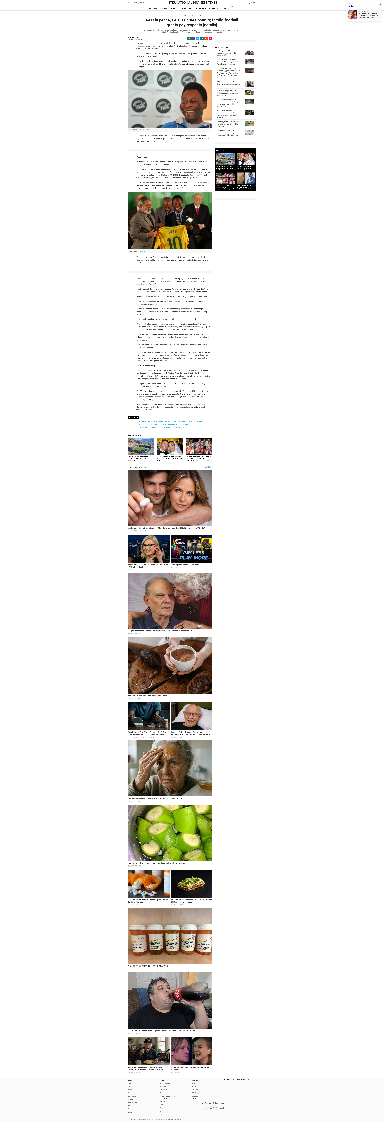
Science (183, 8)
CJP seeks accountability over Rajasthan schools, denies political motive (229, 84)
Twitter (207, 1103)
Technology (174, 8)
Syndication (164, 1090)
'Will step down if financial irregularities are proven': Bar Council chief (227, 53)
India (130, 1083)
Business (164, 8)
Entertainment (201, 8)
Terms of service (166, 1093)
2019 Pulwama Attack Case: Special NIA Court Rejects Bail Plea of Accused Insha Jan (227, 62)
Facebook (219, 1103)
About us (195, 1083)
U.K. (161, 1111)
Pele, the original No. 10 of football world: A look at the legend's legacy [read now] (169, 421)
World (130, 1090)
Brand (194, 1086)
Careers (195, 1090)
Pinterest (219, 1108)
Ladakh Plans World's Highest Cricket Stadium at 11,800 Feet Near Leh (139, 458)
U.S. (161, 1114)
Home (149, 8)
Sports (191, 8)
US (129, 1086)
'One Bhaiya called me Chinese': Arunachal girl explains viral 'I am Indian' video (228, 124)
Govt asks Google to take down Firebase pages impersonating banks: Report (228, 93)
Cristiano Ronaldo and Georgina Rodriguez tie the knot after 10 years (169, 458)
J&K (230, 8)
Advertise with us (166, 1083)
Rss (210, 1108)
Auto (129, 1106)
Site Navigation (197, 1093)
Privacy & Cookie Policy (168, 1096)
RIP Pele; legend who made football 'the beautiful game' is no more (162, 424)
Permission (164, 1086)
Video (224, 8)
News (156, 8)
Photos (130, 1109)
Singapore (163, 1108)
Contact (195, 1096)
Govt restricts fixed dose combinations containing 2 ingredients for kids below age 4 (228, 133)
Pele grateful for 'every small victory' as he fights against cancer (162, 427)
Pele (150, 370)
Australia (163, 1101)
